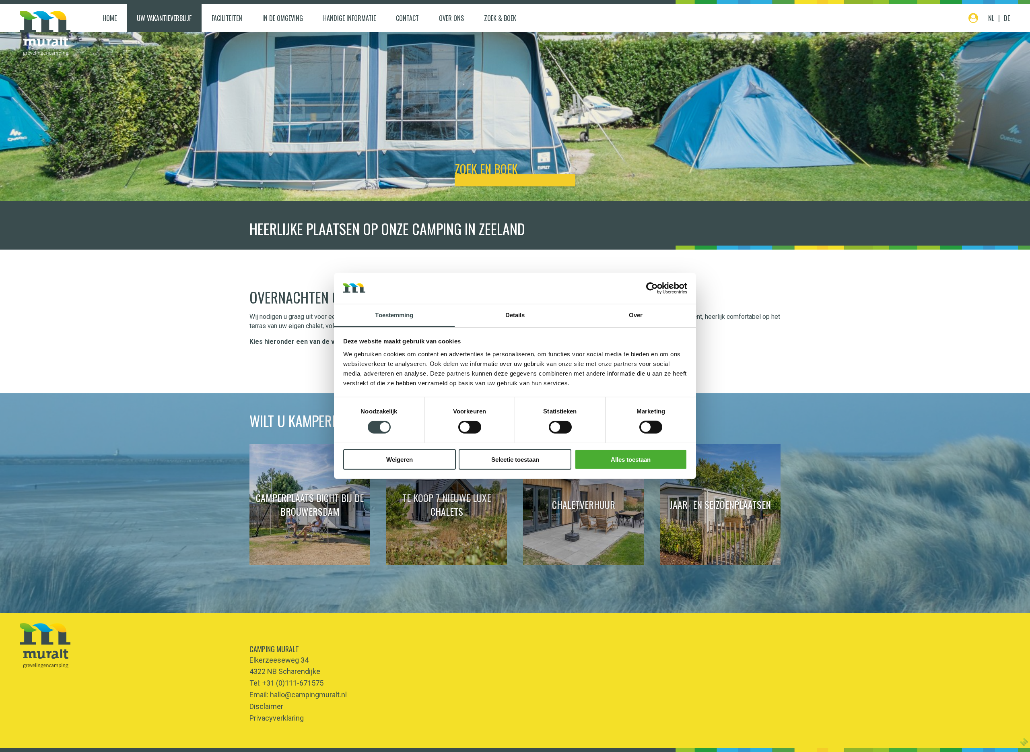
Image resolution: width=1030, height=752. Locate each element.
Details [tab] (515, 315)
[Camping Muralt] (45, 33)
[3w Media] (1024, 742)
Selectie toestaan (515, 459)
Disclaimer (266, 706)
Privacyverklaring (276, 718)
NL (991, 18)
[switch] (469, 427)
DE (1007, 18)
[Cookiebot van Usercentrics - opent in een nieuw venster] (652, 288)
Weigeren (399, 459)
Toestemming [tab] (394, 315)
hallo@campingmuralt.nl (308, 694)
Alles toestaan (631, 459)
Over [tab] (636, 315)
